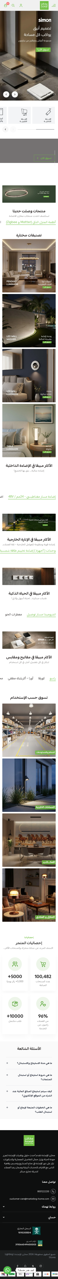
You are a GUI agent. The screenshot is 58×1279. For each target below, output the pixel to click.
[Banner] (29, 265)
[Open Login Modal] (21, 5)
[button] (54, 94)
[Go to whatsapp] (7, 1270)
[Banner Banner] (29, 194)
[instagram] (41, 1266)
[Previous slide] (15, 94)
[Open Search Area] (13, 5)
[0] (5, 5)
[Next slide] (6, 94)
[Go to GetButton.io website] (7, 1276)
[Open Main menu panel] (54, 5)
